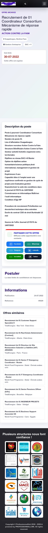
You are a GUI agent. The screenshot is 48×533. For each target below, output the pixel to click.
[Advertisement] (24, 89)
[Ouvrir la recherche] (25, 4)
